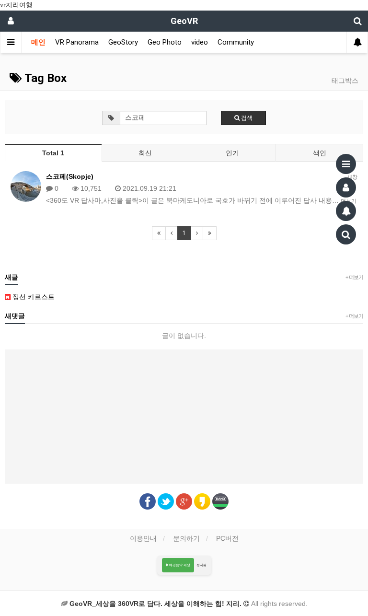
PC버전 (227, 538)
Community (236, 42)
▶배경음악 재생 (178, 565)
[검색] (346, 234)
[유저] (346, 187)
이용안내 (143, 538)
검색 (246, 118)
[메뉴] (346, 164)
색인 (319, 153)
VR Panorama (77, 42)
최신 (145, 153)
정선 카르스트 (33, 297)
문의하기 (186, 538)
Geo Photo (165, 42)
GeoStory (123, 42)
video (199, 42)
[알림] (346, 211)
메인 (38, 42)
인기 (232, 153)
